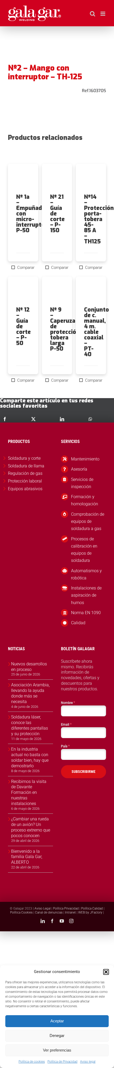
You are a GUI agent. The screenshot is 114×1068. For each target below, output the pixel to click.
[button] (106, 972)
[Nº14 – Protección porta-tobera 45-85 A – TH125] (91, 179)
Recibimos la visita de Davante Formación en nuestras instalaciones (28, 792)
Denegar (57, 1035)
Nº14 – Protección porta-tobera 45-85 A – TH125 (99, 219)
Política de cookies (32, 1061)
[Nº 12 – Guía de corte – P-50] (23, 292)
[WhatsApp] (90, 419)
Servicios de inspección (82, 483)
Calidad (78, 622)
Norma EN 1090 (86, 612)
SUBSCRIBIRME (83, 771)
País (65, 746)
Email (66, 724)
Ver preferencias (57, 1050)
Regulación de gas (25, 473)
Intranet (70, 912)
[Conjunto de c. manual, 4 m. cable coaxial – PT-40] (91, 292)
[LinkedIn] (62, 419)
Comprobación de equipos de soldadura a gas (87, 521)
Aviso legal (87, 1061)
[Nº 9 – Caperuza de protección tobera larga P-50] (57, 292)
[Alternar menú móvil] (103, 13)
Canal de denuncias (49, 912)
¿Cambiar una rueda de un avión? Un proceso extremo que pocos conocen (30, 827)
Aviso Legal (42, 908)
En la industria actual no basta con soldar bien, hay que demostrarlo (30, 757)
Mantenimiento (85, 459)
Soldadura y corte (24, 458)
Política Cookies (21, 912)
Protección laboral (25, 481)
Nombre (68, 702)
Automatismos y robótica (86, 574)
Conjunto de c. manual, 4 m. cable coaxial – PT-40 (96, 332)
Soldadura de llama (26, 465)
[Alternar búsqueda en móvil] (92, 13)
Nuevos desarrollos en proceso (29, 666)
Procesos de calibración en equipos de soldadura (84, 549)
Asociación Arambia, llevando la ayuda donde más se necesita (30, 693)
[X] (33, 419)
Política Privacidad (66, 908)
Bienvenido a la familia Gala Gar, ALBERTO (26, 857)
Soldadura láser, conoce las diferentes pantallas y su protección (29, 725)
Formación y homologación (84, 500)
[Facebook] (5, 419)
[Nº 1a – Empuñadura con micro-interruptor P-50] (23, 179)
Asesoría (79, 469)
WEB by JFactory (90, 912)
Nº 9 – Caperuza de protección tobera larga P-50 (65, 329)
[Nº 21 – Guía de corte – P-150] (57, 179)
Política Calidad (92, 908)
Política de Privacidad (62, 1061)
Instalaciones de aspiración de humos (86, 595)
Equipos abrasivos (25, 488)
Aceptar (57, 1021)
